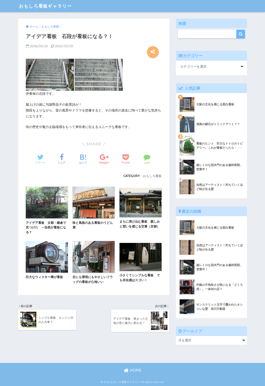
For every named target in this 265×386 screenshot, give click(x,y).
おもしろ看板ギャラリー (45, 6)
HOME (135, 370)
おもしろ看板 (152, 176)
